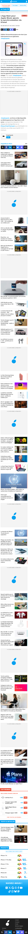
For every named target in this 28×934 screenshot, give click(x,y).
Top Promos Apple (6, 5)
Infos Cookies (18, 930)
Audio (21, 851)
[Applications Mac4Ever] (7, 887)
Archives (4, 928)
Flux (3, 930)
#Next (10, 143)
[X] (9, 887)
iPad (6, 126)
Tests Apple (15, 5)
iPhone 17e (4, 855)
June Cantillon (5, 25)
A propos (17, 922)
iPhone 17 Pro (5, 864)
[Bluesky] (15, 891)
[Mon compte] (26, 1)
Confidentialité (18, 928)
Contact (17, 920)
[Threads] (16, 887)
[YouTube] (21, 887)
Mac (7, 851)
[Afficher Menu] (1, 1)
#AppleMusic (4, 143)
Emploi (16, 924)
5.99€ (8, 137)
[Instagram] (12, 891)
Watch (17, 851)
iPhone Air (4, 872)
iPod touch (11, 126)
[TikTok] (9, 891)
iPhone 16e (4, 877)
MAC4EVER (14, 1)
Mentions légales (19, 926)
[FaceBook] (18, 887)
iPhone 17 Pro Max (6, 860)
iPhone (7, 12)
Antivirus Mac (23, 5)
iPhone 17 (3, 868)
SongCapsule (5, 38)
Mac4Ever (3, 12)
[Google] (13, 887)
